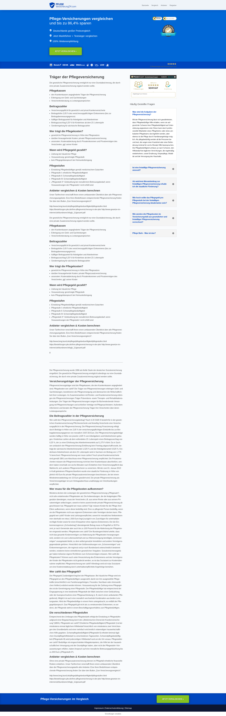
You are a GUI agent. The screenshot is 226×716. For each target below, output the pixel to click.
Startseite (145, 5)
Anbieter (164, 5)
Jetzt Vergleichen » (66, 51)
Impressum (99, 708)
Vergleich (154, 5)
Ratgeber (173, 5)
